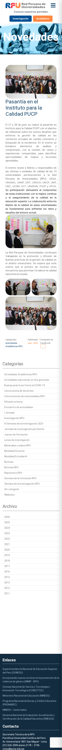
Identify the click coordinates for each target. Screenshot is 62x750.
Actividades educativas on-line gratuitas (26, 380)
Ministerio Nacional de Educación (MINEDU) (26, 695)
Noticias (8, 462)
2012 (7, 588)
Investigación (20, 18)
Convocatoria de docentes (19, 390)
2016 (7, 571)
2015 (7, 577)
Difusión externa (13, 401)
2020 (7, 549)
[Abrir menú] (53, 5)
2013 (7, 582)
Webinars (9, 494)
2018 (7, 560)
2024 (7, 527)
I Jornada (9, 412)
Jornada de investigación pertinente (24, 429)
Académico (42, 18)
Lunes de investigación (17, 440)
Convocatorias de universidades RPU (24, 396)
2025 (7, 522)
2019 (7, 555)
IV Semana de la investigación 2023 (23, 423)
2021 (7, 544)
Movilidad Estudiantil (15, 456)
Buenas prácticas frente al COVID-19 (24, 385)
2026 (7, 517)
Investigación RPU (14, 418)
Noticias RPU (11, 467)
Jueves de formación (16, 434)
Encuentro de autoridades (18, 407)
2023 (7, 533)
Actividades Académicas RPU (20, 374)
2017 (7, 566)
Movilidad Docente (14, 451)
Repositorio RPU (13, 472)
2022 (7, 538)
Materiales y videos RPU (17, 445)
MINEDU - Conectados (15, 709)
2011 (7, 593)
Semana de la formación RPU (20, 478)
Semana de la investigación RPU (22, 483)
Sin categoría (11, 489)
